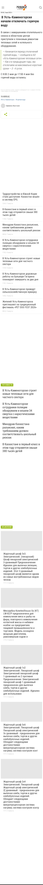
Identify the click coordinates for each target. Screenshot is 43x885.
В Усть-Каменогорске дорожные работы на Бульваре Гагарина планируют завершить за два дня (20, 276)
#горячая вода (20, 100)
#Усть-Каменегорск (7, 100)
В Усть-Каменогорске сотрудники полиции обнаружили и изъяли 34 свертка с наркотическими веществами (21, 244)
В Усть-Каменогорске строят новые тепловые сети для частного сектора (21, 261)
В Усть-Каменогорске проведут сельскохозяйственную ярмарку (20, 291)
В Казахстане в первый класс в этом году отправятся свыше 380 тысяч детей (20, 212)
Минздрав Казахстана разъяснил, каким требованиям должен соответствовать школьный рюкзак (21, 227)
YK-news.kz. (5, 96)
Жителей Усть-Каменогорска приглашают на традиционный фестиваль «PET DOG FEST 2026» (20, 304)
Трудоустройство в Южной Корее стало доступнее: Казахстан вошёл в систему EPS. (21, 196)
